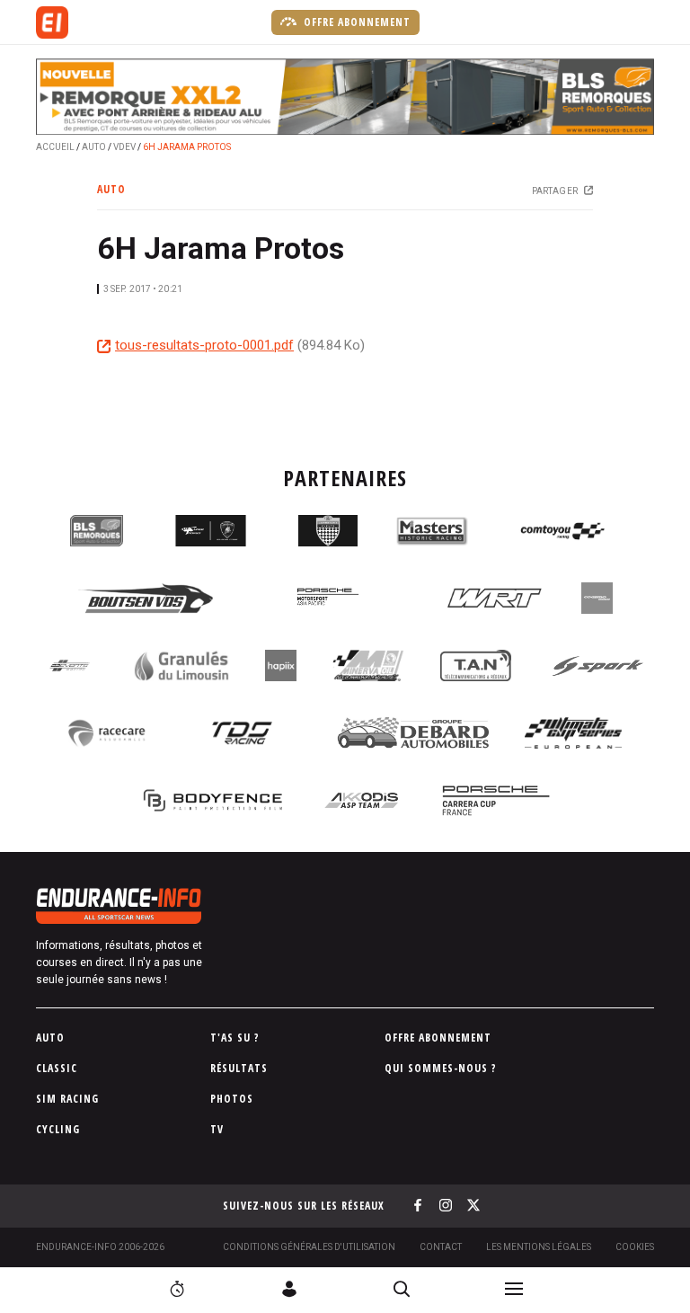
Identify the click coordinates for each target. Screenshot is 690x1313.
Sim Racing (67, 1098)
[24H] (177, 1289)
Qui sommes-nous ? (441, 1068)
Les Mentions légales (538, 1247)
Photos (231, 1098)
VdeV (124, 147)
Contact (441, 1247)
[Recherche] (401, 1289)
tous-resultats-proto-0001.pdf (204, 345)
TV (217, 1129)
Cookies (634, 1247)
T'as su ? (235, 1037)
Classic (56, 1068)
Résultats (239, 1068)
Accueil (55, 147)
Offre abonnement (355, 22)
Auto (94, 147)
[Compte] (289, 1289)
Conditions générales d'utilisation (309, 1247)
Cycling (58, 1129)
